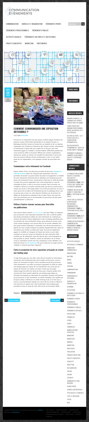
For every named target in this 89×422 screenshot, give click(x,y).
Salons (69, 371)
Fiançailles (71, 317)
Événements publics (40, 30)
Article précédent (14, 300)
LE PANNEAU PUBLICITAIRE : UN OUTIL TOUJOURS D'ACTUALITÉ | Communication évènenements (75, 177)
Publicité (70, 361)
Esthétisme (71, 290)
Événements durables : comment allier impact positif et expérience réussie (75, 156)
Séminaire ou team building (73, 382)
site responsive (31, 243)
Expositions (24, 135)
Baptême (70, 256)
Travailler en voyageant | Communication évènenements (75, 223)
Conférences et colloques (72, 277)
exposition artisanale (27, 293)
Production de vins (74, 355)
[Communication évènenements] (22, 8)
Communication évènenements (72, 214)
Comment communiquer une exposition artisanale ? (36, 130)
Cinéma (69, 263)
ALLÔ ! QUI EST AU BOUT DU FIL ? (75, 217)
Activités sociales (13, 37)
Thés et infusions (73, 396)
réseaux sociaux (38, 212)
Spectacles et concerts (75, 393)
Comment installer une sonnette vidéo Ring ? (75, 191)
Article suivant (55, 300)
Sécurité (70, 377)
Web (68, 402)
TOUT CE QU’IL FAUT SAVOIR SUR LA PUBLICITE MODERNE (75, 184)
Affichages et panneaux (75, 244)
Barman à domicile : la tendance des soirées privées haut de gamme (75, 120)
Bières (69, 259)
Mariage (70, 342)
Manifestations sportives (72, 331)
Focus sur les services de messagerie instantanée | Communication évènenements (75, 203)
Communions (71, 272)
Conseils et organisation (32, 24)
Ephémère (70, 286)
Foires (69, 323)
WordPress (40, 410)
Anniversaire (71, 253)
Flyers (69, 320)
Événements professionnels (17, 30)
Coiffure (70, 266)
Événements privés (53, 24)
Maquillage (71, 338)
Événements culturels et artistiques (40, 37)
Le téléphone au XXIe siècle (75, 195)
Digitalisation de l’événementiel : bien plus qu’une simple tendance (75, 147)
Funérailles (71, 327)
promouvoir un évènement (39, 293)
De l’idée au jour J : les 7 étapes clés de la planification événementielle (75, 138)
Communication (12, 24)
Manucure (70, 335)
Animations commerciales (72, 249)
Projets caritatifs (14, 43)
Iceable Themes (16, 412)
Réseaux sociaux (51, 293)
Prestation (71, 351)
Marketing (29, 43)
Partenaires (42, 43)
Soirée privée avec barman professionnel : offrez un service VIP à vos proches (75, 129)
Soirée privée (71, 386)
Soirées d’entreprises (74, 389)
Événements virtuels (74, 310)
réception (70, 364)
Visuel (69, 399)
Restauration (71, 368)
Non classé (71, 348)
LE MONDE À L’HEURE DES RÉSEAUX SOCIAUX (74, 227)
